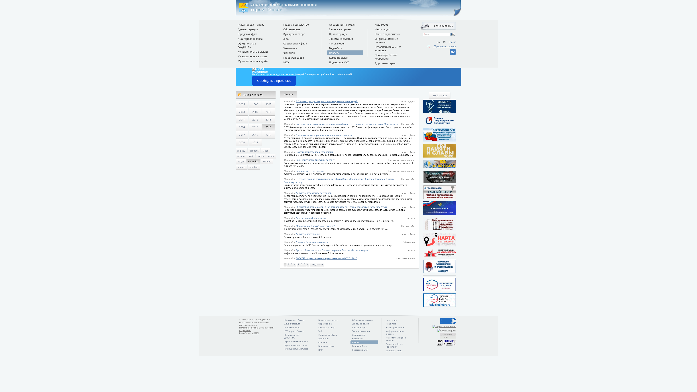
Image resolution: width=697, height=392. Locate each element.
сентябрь (253, 161)
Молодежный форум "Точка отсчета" (315, 226)
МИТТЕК (255, 333)
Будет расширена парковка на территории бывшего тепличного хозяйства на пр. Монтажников (347, 124)
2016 (268, 127)
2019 (268, 134)
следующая (317, 264)
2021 (255, 142)
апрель (241, 156)
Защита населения (341, 38)
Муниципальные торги (252, 56)
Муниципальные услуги (253, 51)
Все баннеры (440, 95)
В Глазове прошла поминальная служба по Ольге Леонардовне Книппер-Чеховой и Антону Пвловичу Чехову (339, 180)
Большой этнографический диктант (315, 160)
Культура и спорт (294, 34)
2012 (255, 119)
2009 (255, 112)
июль (271, 156)
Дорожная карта (385, 63)
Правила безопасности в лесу (312, 242)
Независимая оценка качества (388, 48)
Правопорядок (338, 34)
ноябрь (241, 167)
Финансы (289, 53)
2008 (242, 112)
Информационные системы (386, 40)
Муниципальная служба (253, 61)
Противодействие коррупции (386, 56)
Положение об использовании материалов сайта (254, 323)
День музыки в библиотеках (311, 218)
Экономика (290, 48)
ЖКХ (286, 38)
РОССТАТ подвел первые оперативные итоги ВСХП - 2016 (326, 258)
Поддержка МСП (339, 62)
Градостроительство (296, 24)
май (251, 156)
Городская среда (293, 57)
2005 (242, 104)
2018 (255, 134)
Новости (334, 53)
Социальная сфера (295, 43)
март (265, 150)
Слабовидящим (443, 26)
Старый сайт (245, 330)
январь (241, 150)
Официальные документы (247, 45)
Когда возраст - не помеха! (310, 171)
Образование (291, 29)
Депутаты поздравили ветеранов (313, 193)
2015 (255, 127)
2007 (268, 104)
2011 (242, 119)
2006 (255, 104)
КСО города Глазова (250, 38)
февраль (254, 150)
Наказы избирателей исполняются (314, 152)
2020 (242, 142)
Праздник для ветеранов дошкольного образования (324, 135)
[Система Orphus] (439, 343)
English (452, 42)
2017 (242, 134)
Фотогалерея (337, 43)
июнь (261, 156)
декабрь (253, 167)
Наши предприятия (387, 34)
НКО (286, 62)
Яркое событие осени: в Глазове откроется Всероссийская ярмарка (332, 250)
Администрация (248, 29)
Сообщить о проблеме (274, 81)
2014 (242, 127)
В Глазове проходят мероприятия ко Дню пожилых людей (327, 101)
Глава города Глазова (251, 24)
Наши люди (382, 29)
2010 (268, 112)
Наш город (381, 24)
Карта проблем (338, 57)
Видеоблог (335, 48)
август (240, 161)
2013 (268, 119)
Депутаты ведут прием (308, 234)
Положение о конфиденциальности (256, 327)
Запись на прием (340, 29)
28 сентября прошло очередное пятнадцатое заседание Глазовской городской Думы (341, 207)
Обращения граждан (444, 46)
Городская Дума (247, 34)
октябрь (266, 161)
